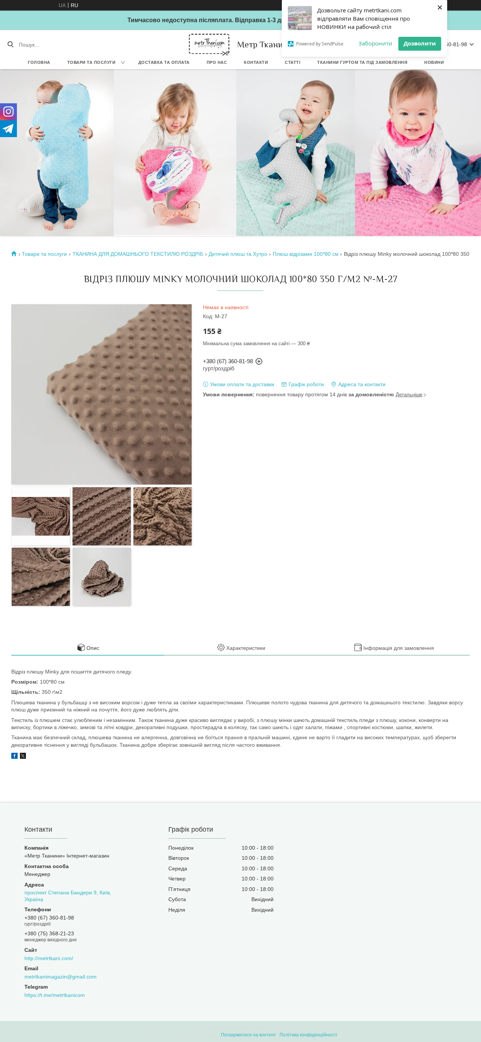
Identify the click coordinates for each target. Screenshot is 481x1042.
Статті (292, 62)
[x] (23, 757)
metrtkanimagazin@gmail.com (60, 977)
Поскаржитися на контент (248, 1034)
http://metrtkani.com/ (48, 958)
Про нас (217, 62)
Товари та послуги (91, 62)
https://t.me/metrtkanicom (54, 995)
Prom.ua (276, 1028)
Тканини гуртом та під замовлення (362, 62)
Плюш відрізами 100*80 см (306, 254)
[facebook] (14, 757)
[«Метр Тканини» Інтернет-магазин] (209, 44)
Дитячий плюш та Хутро (238, 254)
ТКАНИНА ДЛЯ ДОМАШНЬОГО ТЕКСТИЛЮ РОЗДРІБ (138, 254)
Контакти (256, 62)
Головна (39, 62)
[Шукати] (10, 44)
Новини (434, 62)
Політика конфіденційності (308, 1034)
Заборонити (375, 43)
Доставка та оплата (164, 62)
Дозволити (420, 43)
